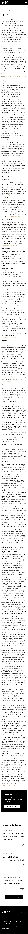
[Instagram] (25, 912)
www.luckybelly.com (17, 305)
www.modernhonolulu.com (9, 381)
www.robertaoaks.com (13, 216)
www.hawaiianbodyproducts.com (11, 378)
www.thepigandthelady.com (10, 337)
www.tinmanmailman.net (9, 245)
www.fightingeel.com (11, 195)
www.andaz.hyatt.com (8, 785)
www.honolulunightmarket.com (11, 174)
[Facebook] (20, 912)
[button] (26, 3)
